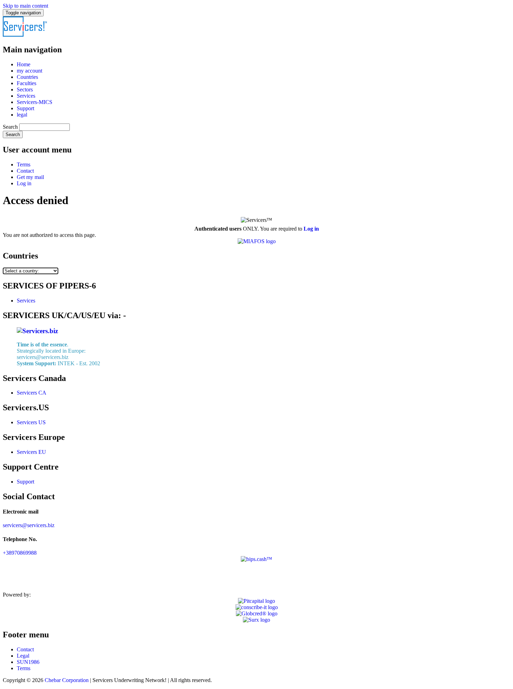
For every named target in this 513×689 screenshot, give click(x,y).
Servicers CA (31, 393)
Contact (25, 171)
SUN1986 (28, 662)
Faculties (26, 83)
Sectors (25, 89)
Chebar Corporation (67, 680)
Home (23, 64)
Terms (23, 164)
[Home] (25, 35)
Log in (24, 183)
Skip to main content (25, 6)
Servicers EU (31, 452)
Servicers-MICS (34, 102)
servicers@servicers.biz (28, 525)
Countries (27, 77)
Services (26, 96)
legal (22, 115)
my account (29, 71)
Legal (23, 656)
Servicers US (31, 422)
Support (25, 108)
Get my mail (30, 177)
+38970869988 (20, 553)
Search (10, 127)
